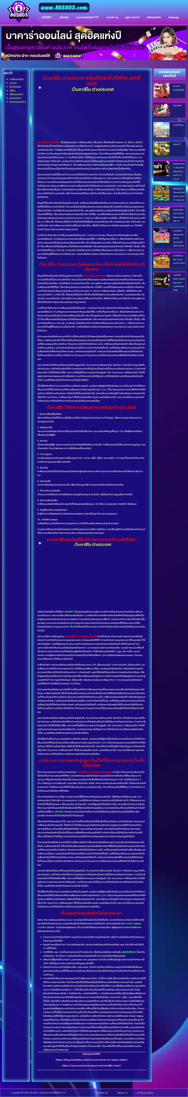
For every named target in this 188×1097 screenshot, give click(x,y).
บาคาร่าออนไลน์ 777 (87, 17)
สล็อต (12, 90)
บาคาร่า (13, 83)
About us (122, 1093)
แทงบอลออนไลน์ (18, 101)
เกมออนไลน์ (15, 98)
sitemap (173, 17)
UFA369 (59, 812)
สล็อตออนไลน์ (16, 94)
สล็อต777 (177, 144)
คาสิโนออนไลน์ (17, 79)
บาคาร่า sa (112, 17)
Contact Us (101, 1093)
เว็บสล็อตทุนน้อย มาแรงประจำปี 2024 (179, 259)
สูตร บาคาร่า (133, 17)
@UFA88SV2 (129, 952)
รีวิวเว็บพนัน (15, 86)
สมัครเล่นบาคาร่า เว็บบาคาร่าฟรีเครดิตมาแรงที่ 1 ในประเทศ (178, 171)
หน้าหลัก (64, 17)
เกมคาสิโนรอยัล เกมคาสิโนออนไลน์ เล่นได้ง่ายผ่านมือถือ (178, 282)
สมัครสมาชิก (154, 17)
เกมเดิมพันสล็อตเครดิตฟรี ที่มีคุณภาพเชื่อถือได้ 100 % (178, 238)
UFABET (47, 17)
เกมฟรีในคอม (178, 125)
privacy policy (145, 1093)
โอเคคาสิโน (177, 105)
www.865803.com (64, 7)
